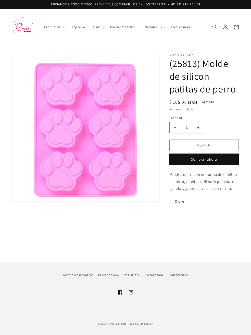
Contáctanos (178, 275)
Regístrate (132, 275)
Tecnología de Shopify (140, 323)
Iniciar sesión (108, 275)
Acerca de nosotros (78, 275)
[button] (54, 27)
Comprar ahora (204, 159)
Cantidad (175, 118)
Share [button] (179, 201)
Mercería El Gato (117, 323)
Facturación (153, 275)
